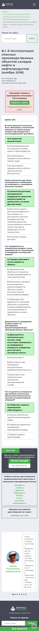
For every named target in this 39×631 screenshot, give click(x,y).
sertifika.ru (20, 485)
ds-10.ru (19, 496)
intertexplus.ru (19, 503)
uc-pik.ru (19, 488)
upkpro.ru (19, 490)
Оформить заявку (19, 103)
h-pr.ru (19, 498)
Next (34, 562)
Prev (4, 562)
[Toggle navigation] (34, 4)
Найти (32, 38)
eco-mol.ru (19, 501)
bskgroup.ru (19, 493)
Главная (5, 12)
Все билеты (19, 629)
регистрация (19, 461)
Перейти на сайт (20, 516)
